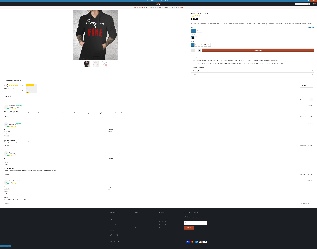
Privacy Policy (113, 224)
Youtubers (137, 224)
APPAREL (159, 7)
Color (193, 35)
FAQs (111, 216)
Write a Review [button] (307, 85)
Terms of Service (114, 227)
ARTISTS (166, 7)
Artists (136, 222)
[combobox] (302, 4)
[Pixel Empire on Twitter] (111, 235)
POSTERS (152, 7)
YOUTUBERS (174, 7)
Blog (160, 227)
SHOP (145, 7)
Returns (112, 222)
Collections (137, 219)
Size (192, 41)
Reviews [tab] (7, 96)
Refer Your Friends (164, 222)
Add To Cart (258, 50)
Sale (136, 216)
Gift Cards (137, 227)
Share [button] (7, 116)
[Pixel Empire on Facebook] (114, 235)
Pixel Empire (117, 241)
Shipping (112, 219)
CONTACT (313, 1)
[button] (309, 116)
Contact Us (113, 230)
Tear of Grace (195, 11)
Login (307, 1)
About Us (161, 216)
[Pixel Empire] (158, 4)
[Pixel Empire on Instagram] (117, 235)
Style (193, 27)
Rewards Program (163, 219)
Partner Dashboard (164, 224)
